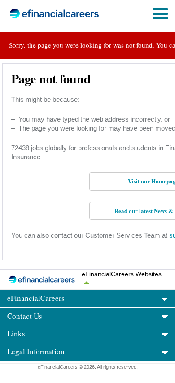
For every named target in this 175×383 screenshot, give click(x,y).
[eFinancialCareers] (40, 13)
